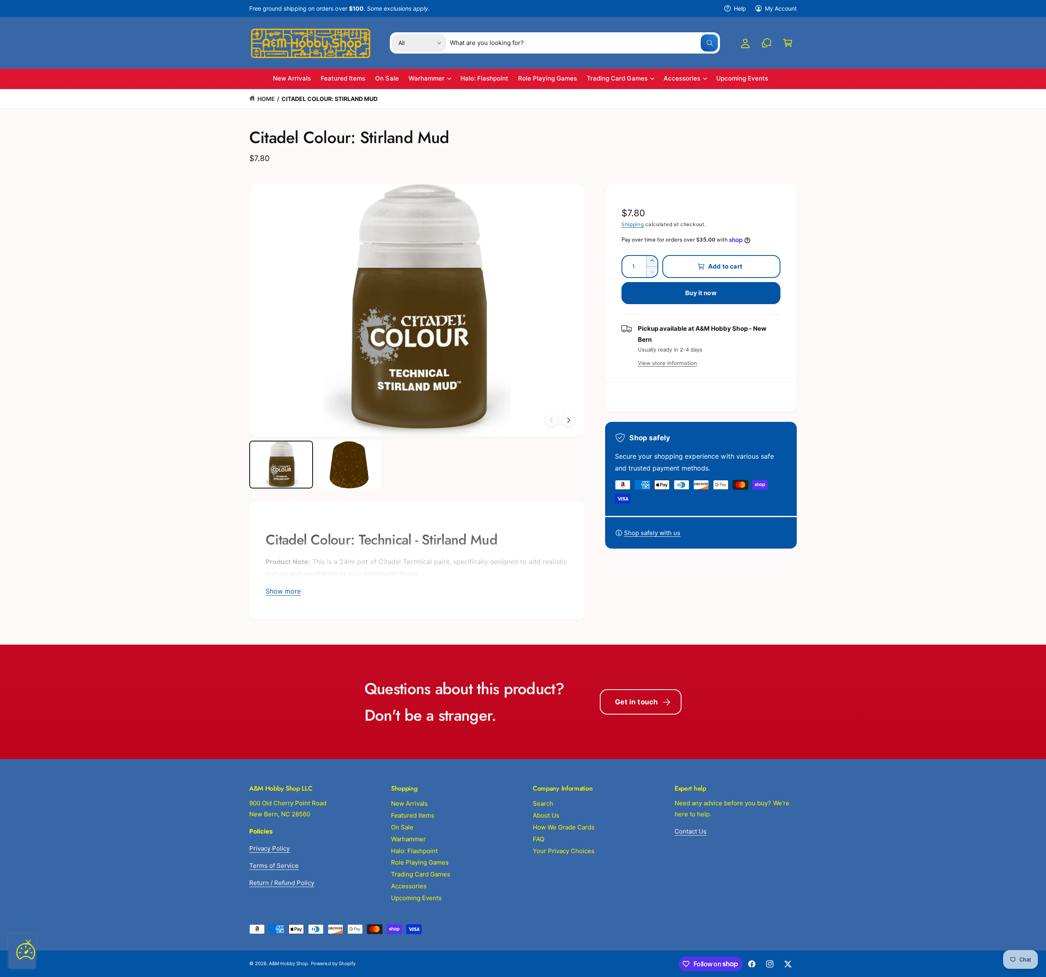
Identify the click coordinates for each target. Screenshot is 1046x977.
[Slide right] (568, 420)
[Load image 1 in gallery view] (281, 464)
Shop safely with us (652, 533)
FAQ (538, 839)
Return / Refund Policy (281, 883)
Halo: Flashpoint (414, 851)
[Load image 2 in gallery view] (349, 464)
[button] (787, 43)
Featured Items (412, 815)
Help (740, 8)
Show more (283, 591)
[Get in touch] (766, 43)
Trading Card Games (617, 79)
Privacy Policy (269, 848)
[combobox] (584, 43)
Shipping (632, 224)
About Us (546, 815)
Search (543, 803)
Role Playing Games (420, 862)
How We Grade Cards (564, 827)
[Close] (28, 942)
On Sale (402, 827)
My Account (781, 8)
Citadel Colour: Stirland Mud (330, 98)
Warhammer (427, 79)
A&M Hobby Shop (288, 963)
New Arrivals (409, 803)
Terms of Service (274, 865)
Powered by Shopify (333, 963)
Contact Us (690, 831)
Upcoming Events (416, 898)
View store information (667, 363)
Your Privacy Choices (564, 851)
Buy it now (701, 293)
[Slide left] (551, 420)
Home (266, 98)
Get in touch (636, 702)
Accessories (682, 79)
